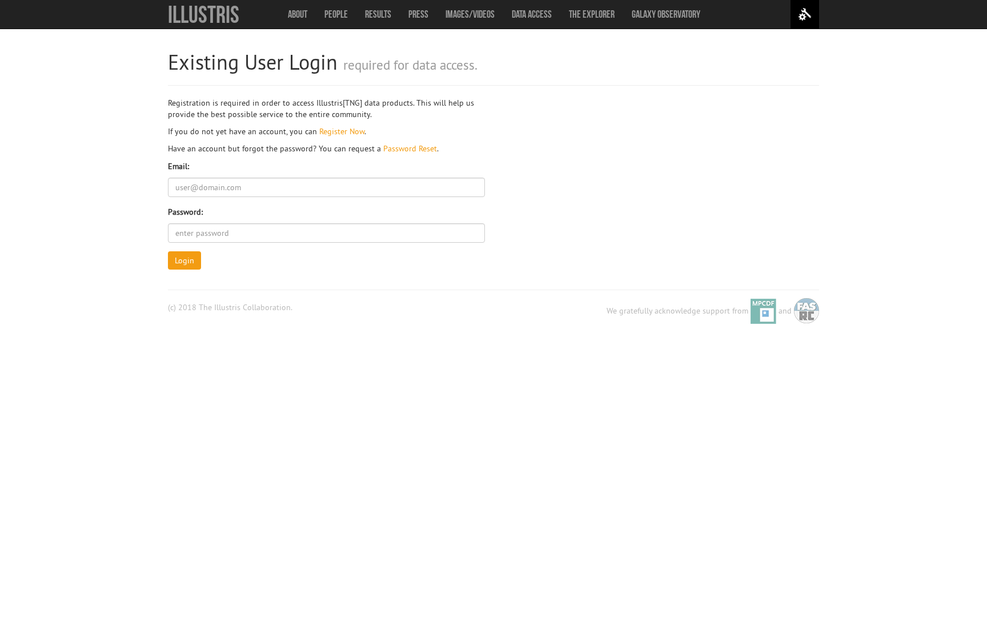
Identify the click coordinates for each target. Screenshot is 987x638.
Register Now (341, 131)
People (336, 14)
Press (418, 14)
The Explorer (592, 14)
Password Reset (410, 148)
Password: (185, 212)
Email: (178, 166)
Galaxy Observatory (666, 14)
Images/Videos (470, 14)
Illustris (203, 14)
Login (184, 260)
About (297, 14)
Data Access (532, 14)
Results (378, 14)
